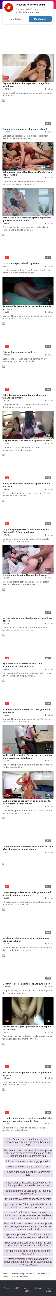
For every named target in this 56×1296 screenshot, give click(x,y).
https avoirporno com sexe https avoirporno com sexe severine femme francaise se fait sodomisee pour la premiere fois (28, 1153)
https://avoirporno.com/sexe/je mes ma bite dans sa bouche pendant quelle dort (28, 1236)
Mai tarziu (16, 19)
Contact (38, 1288)
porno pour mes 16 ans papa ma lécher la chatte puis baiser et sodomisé (28, 1205)
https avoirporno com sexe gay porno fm (28, 1161)
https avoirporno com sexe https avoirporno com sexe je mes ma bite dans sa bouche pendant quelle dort (28, 1226)
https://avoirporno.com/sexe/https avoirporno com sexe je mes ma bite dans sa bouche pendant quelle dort (28, 1215)
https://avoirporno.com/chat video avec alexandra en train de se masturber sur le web (28, 1142)
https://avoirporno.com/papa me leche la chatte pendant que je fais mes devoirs (28, 1184)
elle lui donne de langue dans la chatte (28, 1166)
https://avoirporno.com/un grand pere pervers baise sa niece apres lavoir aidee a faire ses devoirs (28, 1262)
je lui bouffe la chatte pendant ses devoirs (28, 1199)
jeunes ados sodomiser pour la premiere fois (28, 1173)
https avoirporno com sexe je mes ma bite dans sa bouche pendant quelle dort (28, 1244)
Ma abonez (40, 19)
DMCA (16, 1288)
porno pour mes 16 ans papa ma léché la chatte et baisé (28, 1192)
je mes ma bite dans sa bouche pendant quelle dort (28, 1252)
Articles (7, 1288)
